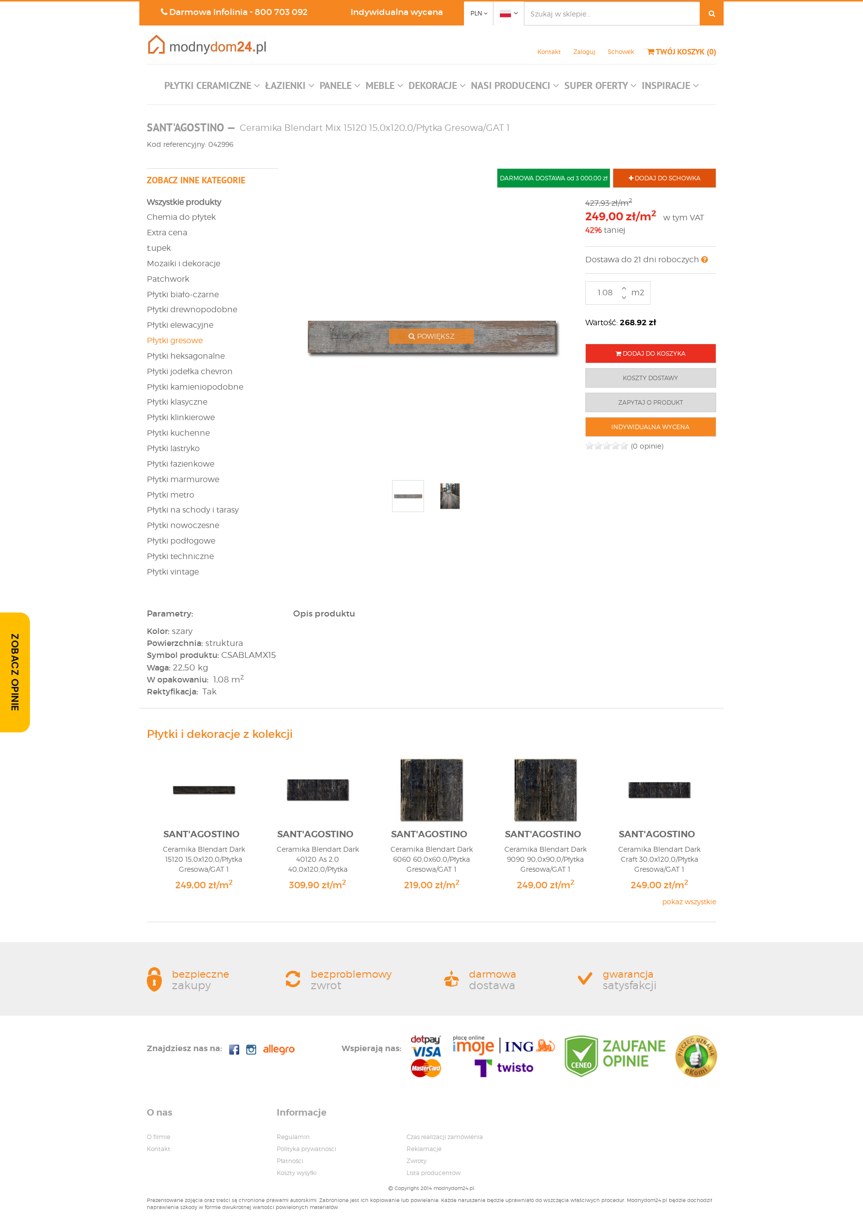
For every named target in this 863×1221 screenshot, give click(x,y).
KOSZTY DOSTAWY (650, 378)
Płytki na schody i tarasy (193, 510)
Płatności (290, 1161)
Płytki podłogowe (181, 541)
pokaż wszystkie (689, 901)
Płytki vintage (173, 572)
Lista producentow (433, 1173)
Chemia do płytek (181, 217)
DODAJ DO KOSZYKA (653, 353)
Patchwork (168, 279)
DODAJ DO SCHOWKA (667, 178)
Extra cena (167, 232)
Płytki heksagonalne (186, 356)
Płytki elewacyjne (180, 325)
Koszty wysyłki (297, 1173)
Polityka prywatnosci (306, 1149)
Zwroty (417, 1161)
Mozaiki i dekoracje (183, 263)
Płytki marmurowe (183, 479)
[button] (212, 88)
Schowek (621, 51)
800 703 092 (281, 12)
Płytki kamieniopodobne (195, 387)
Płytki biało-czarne (183, 294)
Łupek (159, 248)
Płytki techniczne (180, 556)
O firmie (158, 1137)
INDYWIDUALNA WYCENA (650, 427)
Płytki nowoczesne (183, 525)
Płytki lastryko (173, 448)
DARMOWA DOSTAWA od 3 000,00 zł (553, 178)
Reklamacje (424, 1149)
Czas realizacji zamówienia (445, 1137)
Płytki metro (170, 495)
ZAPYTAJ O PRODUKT (650, 402)
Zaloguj (584, 51)
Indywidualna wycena (397, 12)
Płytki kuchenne (178, 433)
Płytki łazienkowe (180, 464)
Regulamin (293, 1137)
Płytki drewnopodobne (192, 309)
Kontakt (549, 51)
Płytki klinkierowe (181, 417)
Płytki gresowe (175, 340)
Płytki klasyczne (177, 402)
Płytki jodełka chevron (190, 371)
